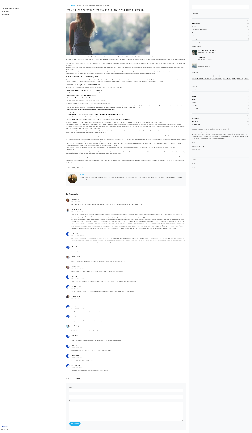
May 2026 (220, 99)
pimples (73, 167)
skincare (194, 81)
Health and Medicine (220, 17)
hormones (236, 81)
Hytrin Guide (5, 11)
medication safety (208, 76)
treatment (216, 76)
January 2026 (220, 112)
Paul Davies (83, 175)
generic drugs (208, 78)
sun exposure (240, 78)
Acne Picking (5, 14)
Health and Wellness (220, 20)
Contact (194, 159)
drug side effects (217, 81)
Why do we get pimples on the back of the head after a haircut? (214, 64)
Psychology (220, 39)
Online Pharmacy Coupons (220, 42)
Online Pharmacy (220, 23)
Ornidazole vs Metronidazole (10, 9)
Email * (71, 394)
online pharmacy (199, 76)
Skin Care (73, 5)
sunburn (246, 78)
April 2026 (220, 102)
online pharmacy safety (227, 81)
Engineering (220, 35)
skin (238, 76)
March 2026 (220, 105)
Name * (71, 387)
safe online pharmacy (217, 78)
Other (220, 32)
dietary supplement (224, 76)
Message (71, 400)
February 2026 (220, 108)
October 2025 (220, 121)
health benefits (233, 76)
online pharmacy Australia (197, 78)
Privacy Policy (195, 153)
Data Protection (196, 156)
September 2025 (220, 124)
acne (193, 76)
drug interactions (208, 81)
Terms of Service (196, 149)
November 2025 (220, 118)
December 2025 (220, 115)
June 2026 (220, 96)
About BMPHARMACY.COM (198, 146)
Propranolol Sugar (7, 6)
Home (67, 5)
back (82, 167)
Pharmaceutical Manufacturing (220, 29)
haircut (68, 167)
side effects (200, 81)
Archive (193, 167)
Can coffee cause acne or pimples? (207, 50)
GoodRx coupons (226, 78)
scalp (78, 167)
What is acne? (201, 57)
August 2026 (220, 90)
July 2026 (220, 93)
